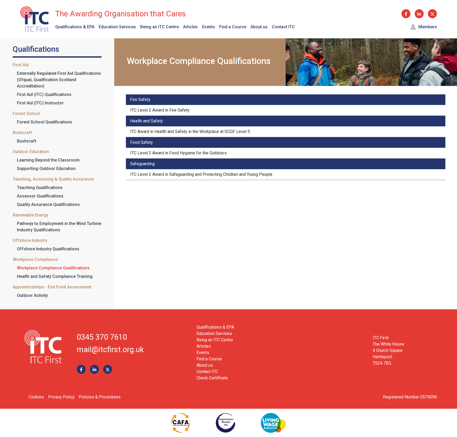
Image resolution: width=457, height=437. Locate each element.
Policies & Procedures (100, 396)
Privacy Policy (61, 396)
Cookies (36, 396)
